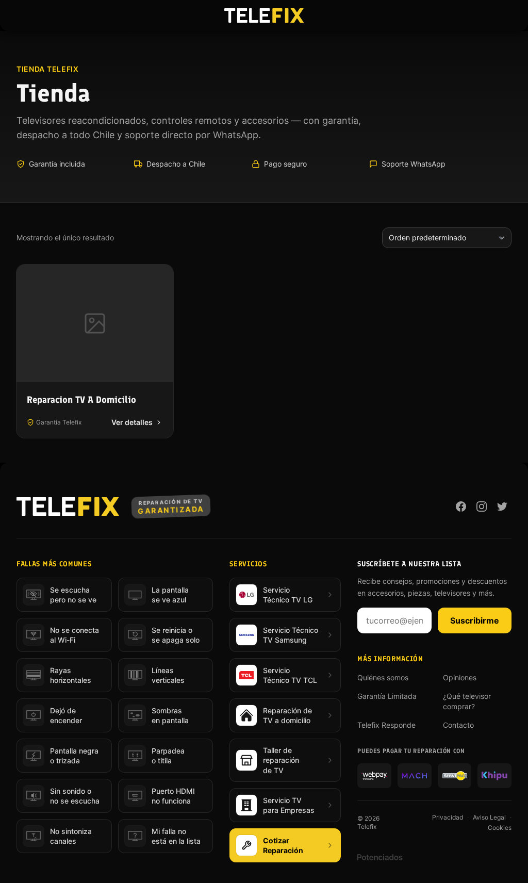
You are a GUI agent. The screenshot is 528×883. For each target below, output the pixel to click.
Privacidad (447, 817)
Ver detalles (132, 422)
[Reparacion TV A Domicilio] (94, 323)
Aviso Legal (489, 817)
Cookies (500, 827)
